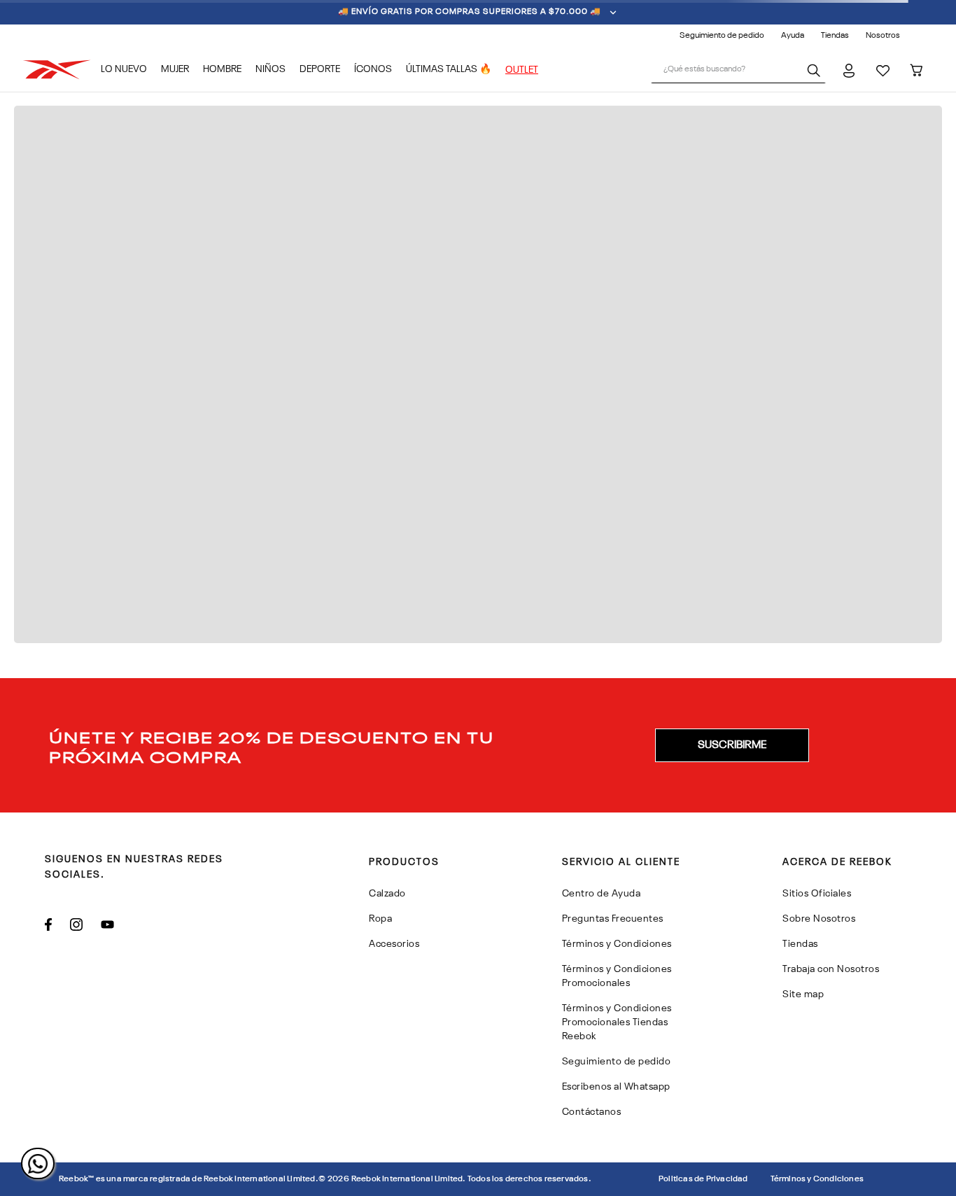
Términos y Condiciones (817, 1179)
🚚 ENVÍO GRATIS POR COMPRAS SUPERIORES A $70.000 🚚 (469, 12)
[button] (732, 745)
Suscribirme (732, 745)
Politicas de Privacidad (703, 1179)
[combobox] (738, 70)
